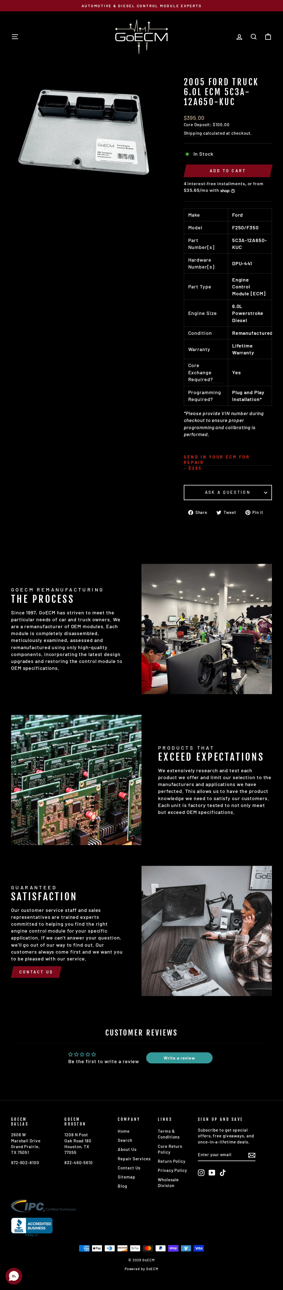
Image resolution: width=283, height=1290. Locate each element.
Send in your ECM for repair (217, 460)
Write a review (179, 1057)
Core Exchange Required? (200, 372)
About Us (127, 1149)
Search (125, 1140)
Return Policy (171, 1161)
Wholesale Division (168, 1182)
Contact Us (36, 972)
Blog (122, 1185)
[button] (14, 1276)
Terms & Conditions (169, 1134)
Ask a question (228, 492)
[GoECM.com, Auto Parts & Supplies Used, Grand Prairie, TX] (32, 1227)
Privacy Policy (172, 1170)
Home (124, 1131)
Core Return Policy (170, 1149)
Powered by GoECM (141, 1269)
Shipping (193, 133)
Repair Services (134, 1158)
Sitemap (126, 1176)
